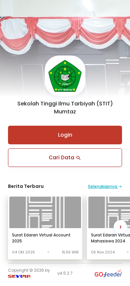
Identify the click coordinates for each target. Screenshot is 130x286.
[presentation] (120, 226)
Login (65, 135)
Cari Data (62, 157)
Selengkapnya (103, 186)
